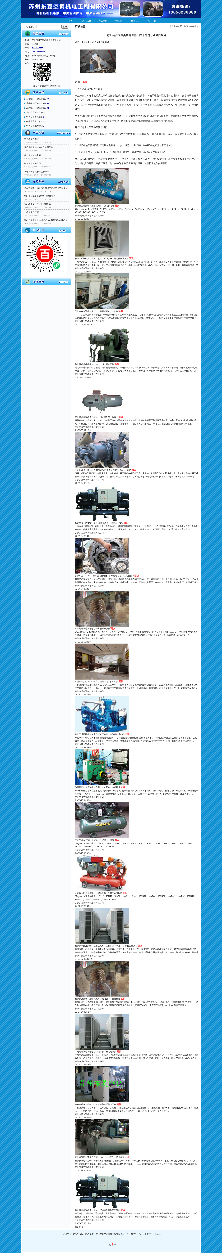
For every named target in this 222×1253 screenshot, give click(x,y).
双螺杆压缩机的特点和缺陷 (36, 171)
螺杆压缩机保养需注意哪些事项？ (39, 196)
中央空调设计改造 (34, 121)
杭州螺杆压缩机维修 (35, 103)
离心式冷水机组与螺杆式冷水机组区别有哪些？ (45, 220)
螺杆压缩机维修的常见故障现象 (38, 147)
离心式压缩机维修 (34, 112)
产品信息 (86, 20)
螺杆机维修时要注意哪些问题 (37, 204)
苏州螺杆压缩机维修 (35, 98)
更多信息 (79, 1226)
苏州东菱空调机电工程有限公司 (89, 215)
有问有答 (135, 20)
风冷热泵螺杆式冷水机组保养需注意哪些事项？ (45, 187)
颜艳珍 (158, 1234)
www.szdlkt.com (40, 59)
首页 (70, 20)
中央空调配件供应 (34, 125)
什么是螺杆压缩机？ (33, 212)
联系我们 (151, 20)
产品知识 (119, 20)
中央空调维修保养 (34, 116)
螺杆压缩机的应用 (32, 163)
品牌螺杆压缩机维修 (35, 107)
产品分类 (103, 20)
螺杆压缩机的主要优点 (34, 155)
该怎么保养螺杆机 (32, 139)
